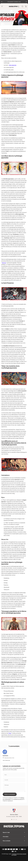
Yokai (9, 733)
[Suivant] (26, 1)
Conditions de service (18, 799)
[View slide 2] (13, 819)
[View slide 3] (15, 819)
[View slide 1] (11, 819)
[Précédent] (1, 1)
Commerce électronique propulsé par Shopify (19, 854)
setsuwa (4, 262)
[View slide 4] (16, 819)
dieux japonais (12, 65)
